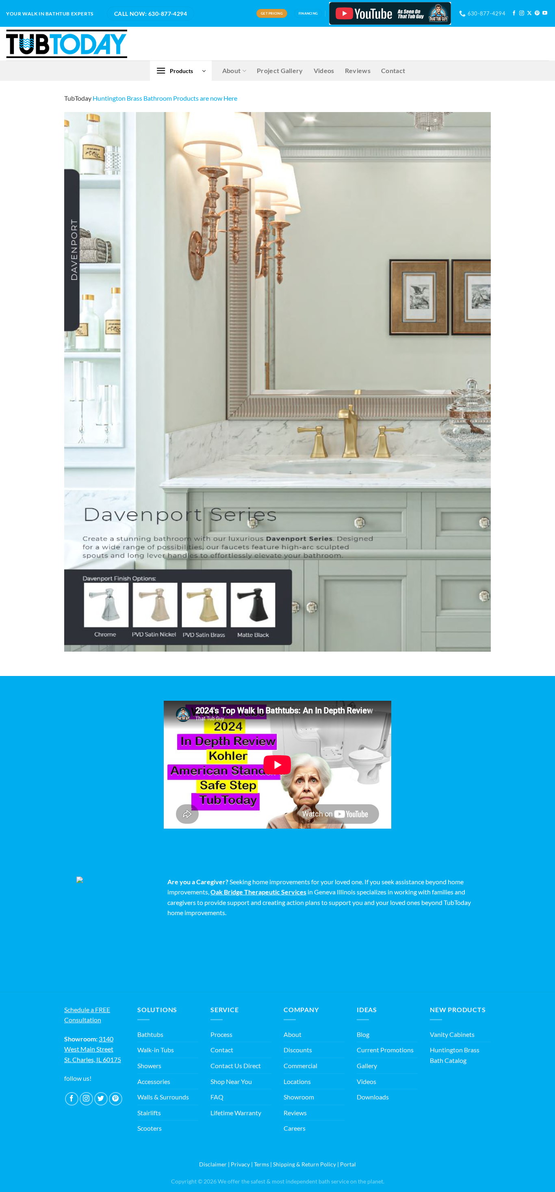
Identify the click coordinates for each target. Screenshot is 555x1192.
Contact (393, 70)
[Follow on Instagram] (521, 13)
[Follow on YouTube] (544, 13)
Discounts (298, 1050)
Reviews (358, 70)
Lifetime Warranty (235, 1112)
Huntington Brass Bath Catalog (454, 1055)
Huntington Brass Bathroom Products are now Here (165, 98)
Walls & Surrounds (163, 1097)
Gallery (367, 1065)
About (231, 70)
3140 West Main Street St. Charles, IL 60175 (92, 1049)
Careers (295, 1128)
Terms (261, 1164)
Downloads (373, 1097)
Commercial (300, 1065)
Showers (149, 1065)
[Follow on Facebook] (514, 13)
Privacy (240, 1164)
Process (221, 1034)
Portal (348, 1164)
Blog (363, 1034)
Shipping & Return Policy (304, 1164)
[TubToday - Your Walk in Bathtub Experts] (66, 44)
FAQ (216, 1097)
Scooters (149, 1128)
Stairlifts (149, 1112)
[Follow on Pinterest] (537, 13)
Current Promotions (385, 1050)
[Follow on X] (529, 13)
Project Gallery (280, 70)
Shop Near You (231, 1081)
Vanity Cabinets (452, 1034)
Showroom (299, 1097)
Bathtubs (150, 1034)
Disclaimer (213, 1164)
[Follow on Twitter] (101, 1099)
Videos (324, 70)
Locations (297, 1081)
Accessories (153, 1081)
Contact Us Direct (235, 1065)
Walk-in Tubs (155, 1050)
